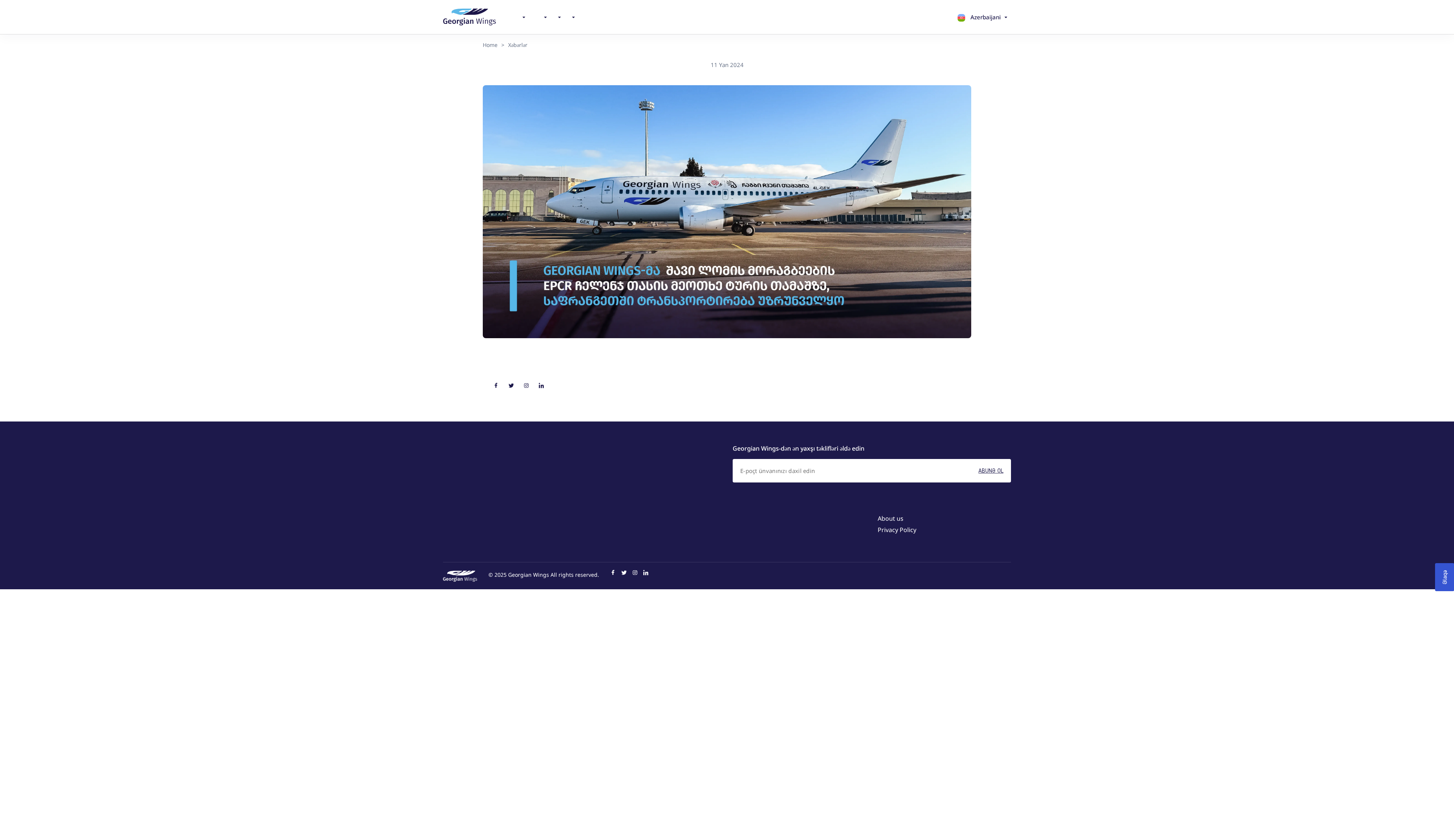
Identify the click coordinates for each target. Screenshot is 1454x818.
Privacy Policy (897, 530)
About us (890, 518)
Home (490, 44)
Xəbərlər (517, 44)
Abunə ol (990, 470)
